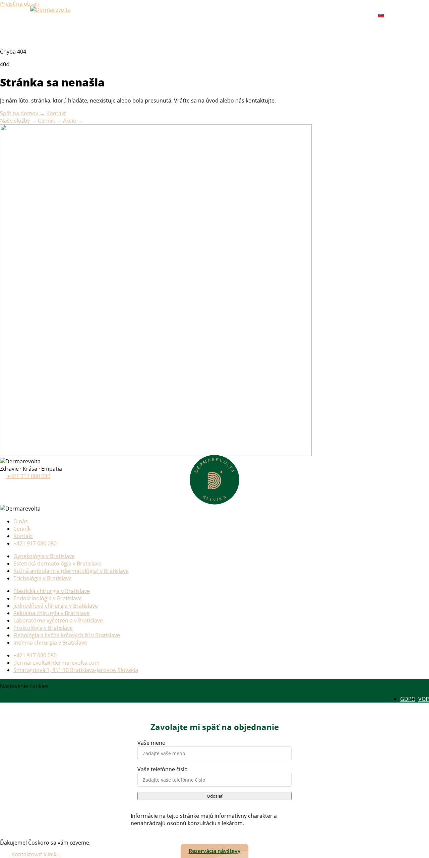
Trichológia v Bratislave (42, 578)
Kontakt (304, 15)
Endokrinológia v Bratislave (47, 598)
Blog (276, 15)
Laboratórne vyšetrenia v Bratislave (58, 620)
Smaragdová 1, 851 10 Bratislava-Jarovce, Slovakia (75, 670)
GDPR (407, 699)
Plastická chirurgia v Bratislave (51, 591)
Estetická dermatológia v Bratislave (57, 563)
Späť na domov (22, 113)
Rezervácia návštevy (215, 851)
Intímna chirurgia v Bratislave (50, 642)
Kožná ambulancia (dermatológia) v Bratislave (71, 571)
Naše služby (18, 120)
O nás (252, 15)
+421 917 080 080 (347, 15)
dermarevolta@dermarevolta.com (56, 662)
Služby (172, 15)
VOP (423, 699)
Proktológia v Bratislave (43, 628)
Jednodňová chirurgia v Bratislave (55, 605)
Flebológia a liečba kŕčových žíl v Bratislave (66, 635)
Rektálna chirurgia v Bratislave (51, 613)
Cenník (201, 15)
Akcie (227, 15)
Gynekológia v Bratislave (44, 556)
